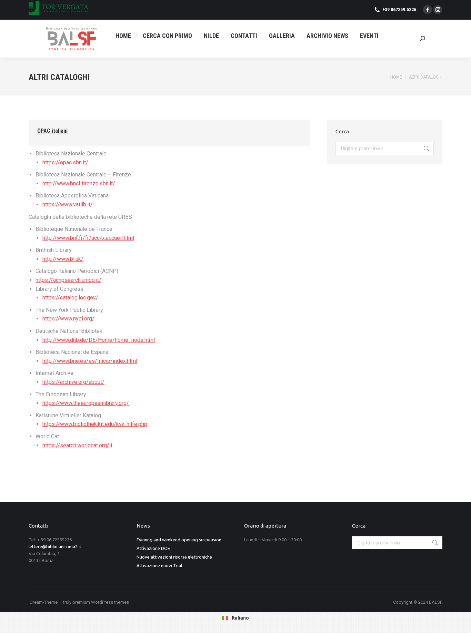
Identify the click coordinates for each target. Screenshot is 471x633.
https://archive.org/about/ (73, 382)
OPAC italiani (52, 130)
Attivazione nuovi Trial (159, 565)
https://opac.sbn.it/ (65, 162)
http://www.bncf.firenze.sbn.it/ (78, 183)
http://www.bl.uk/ (62, 259)
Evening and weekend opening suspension (179, 539)
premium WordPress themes (100, 602)
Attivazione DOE (153, 548)
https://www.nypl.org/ (68, 318)
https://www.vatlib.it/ (67, 204)
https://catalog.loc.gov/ (70, 297)
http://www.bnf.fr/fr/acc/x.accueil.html (88, 238)
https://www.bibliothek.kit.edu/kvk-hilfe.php (94, 424)
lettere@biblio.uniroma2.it (55, 546)
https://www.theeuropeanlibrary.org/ (85, 403)
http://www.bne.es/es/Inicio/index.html (89, 361)
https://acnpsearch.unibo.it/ (68, 280)
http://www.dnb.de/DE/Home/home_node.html (98, 340)
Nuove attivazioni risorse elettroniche (174, 556)
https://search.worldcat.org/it (77, 445)
